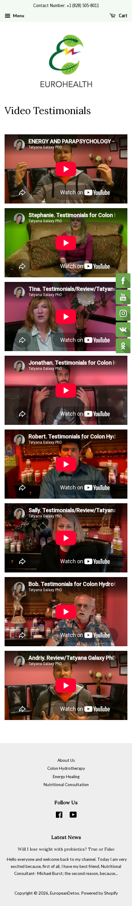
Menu (18, 15)
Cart (122, 15)
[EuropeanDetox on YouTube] (73, 815)
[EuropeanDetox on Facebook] (59, 815)
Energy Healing (66, 776)
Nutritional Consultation (66, 784)
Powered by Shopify (99, 893)
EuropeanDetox (64, 893)
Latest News (66, 837)
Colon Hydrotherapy (66, 768)
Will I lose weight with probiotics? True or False (66, 849)
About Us (66, 760)
